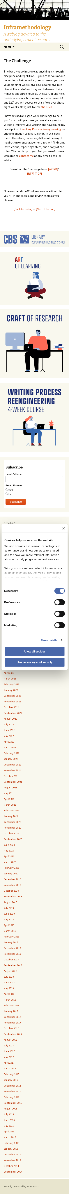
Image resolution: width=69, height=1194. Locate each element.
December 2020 (12, 822)
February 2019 (11, 936)
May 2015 (9, 1125)
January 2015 (11, 1148)
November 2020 (12, 827)
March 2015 (10, 1137)
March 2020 (10, 862)
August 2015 (10, 1108)
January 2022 (11, 758)
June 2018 (9, 982)
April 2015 (9, 1131)
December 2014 (12, 1154)
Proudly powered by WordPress (21, 1186)
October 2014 (11, 1166)
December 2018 (12, 948)
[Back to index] (23, 209)
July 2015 (9, 1114)
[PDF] (38, 173)
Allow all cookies (34, 651)
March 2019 (10, 930)
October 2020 (11, 833)
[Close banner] (63, 528)
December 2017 (12, 1016)
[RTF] (30, 173)
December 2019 (12, 879)
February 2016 (11, 1097)
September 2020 (13, 839)
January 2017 (11, 1080)
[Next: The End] (45, 209)
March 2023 (10, 678)
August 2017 (10, 1039)
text (10, 494)
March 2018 (10, 999)
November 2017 (12, 1022)
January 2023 (11, 690)
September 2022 (13, 713)
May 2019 (9, 919)
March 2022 (10, 747)
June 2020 (9, 844)
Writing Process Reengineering (41, 129)
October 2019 (11, 890)
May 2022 (9, 736)
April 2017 (9, 1062)
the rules (46, 107)
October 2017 (11, 1028)
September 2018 (13, 965)
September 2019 (13, 896)
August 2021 (10, 787)
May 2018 (9, 988)
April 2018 (9, 994)
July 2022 (9, 724)
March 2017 (10, 1068)
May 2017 (9, 1057)
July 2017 (9, 1045)
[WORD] (53, 169)
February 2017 (11, 1074)
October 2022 (11, 707)
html (10, 489)
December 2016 (12, 1085)
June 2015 (9, 1120)
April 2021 (9, 799)
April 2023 (9, 672)
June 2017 (9, 1051)
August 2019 (10, 902)
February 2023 (11, 684)
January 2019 (11, 942)
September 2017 (13, 1034)
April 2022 (9, 741)
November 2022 (12, 701)
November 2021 (12, 770)
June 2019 (9, 913)
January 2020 (11, 873)
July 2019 (9, 908)
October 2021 (11, 776)
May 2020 (9, 850)
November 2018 (12, 953)
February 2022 (11, 753)
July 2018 (9, 976)
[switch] (59, 602)
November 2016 (12, 1091)
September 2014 (13, 1171)
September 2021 (13, 781)
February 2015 (11, 1143)
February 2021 (11, 810)
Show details (48, 640)
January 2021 (11, 816)
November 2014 (12, 1160)
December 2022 (12, 695)
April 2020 (9, 856)
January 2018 (11, 1011)
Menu (7, 46)
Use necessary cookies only (34, 662)
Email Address (14, 474)
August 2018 (10, 971)
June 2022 (9, 730)
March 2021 (10, 804)
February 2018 (11, 1005)
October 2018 (11, 959)
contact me (26, 156)
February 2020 (11, 867)
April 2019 (9, 925)
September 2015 (13, 1102)
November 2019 (12, 885)
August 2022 (10, 718)
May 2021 (9, 793)
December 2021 (12, 764)
